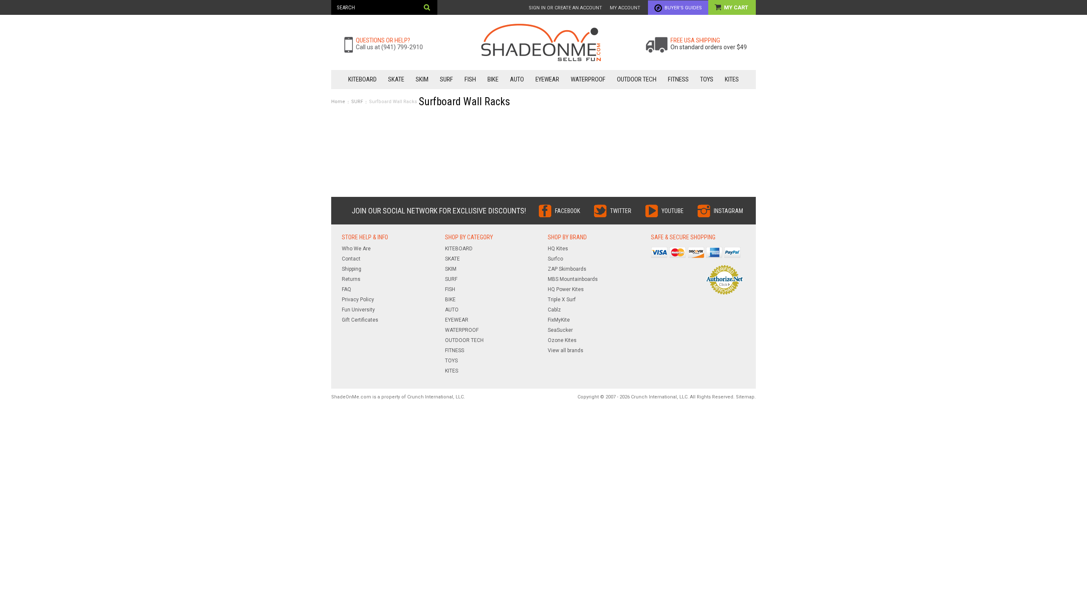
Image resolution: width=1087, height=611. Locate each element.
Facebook (567, 210)
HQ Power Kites (566, 289)
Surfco (555, 259)
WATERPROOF (588, 79)
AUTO (517, 79)
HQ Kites (558, 249)
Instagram (728, 210)
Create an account (578, 8)
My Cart (736, 7)
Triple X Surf (562, 300)
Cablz (554, 310)
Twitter (620, 210)
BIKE (492, 79)
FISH (470, 79)
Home (338, 101)
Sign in (537, 8)
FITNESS (678, 79)
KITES (732, 79)
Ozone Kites (562, 340)
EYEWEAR (547, 79)
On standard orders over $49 (708, 47)
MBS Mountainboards (573, 279)
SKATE (396, 79)
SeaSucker (560, 330)
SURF (446, 79)
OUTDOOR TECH (636, 79)
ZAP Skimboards (567, 269)
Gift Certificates (360, 320)
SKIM (422, 79)
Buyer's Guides (683, 8)
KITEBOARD (362, 79)
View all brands (565, 350)
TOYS (706, 79)
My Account (625, 8)
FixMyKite (559, 320)
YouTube (673, 210)
